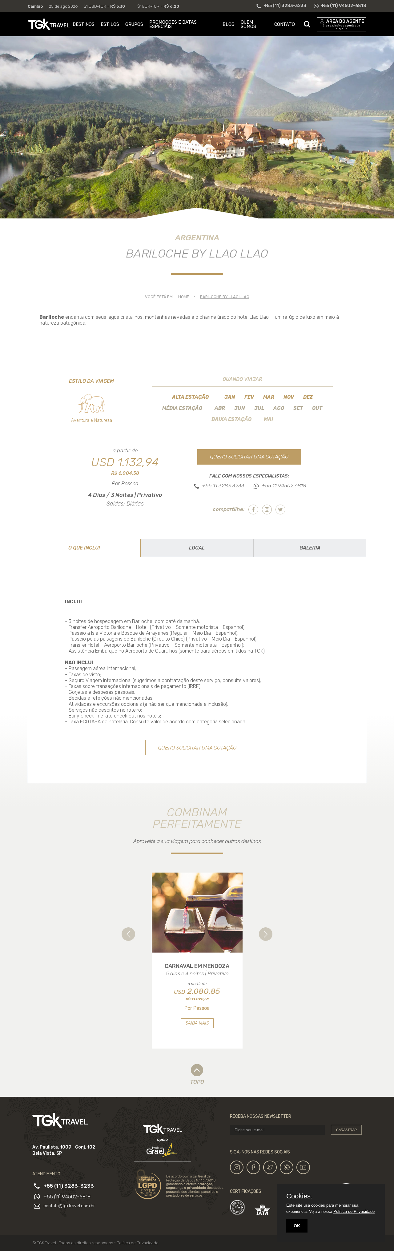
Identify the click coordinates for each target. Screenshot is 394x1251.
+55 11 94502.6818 (284, 485)
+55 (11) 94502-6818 (66, 1196)
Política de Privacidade (138, 1243)
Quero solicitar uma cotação (249, 457)
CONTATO (284, 24)
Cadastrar (346, 1130)
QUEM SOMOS (248, 24)
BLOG (229, 24)
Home (183, 296)
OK (297, 1225)
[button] (128, 934)
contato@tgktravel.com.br (69, 1206)
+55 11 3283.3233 (223, 485)
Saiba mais (197, 1023)
